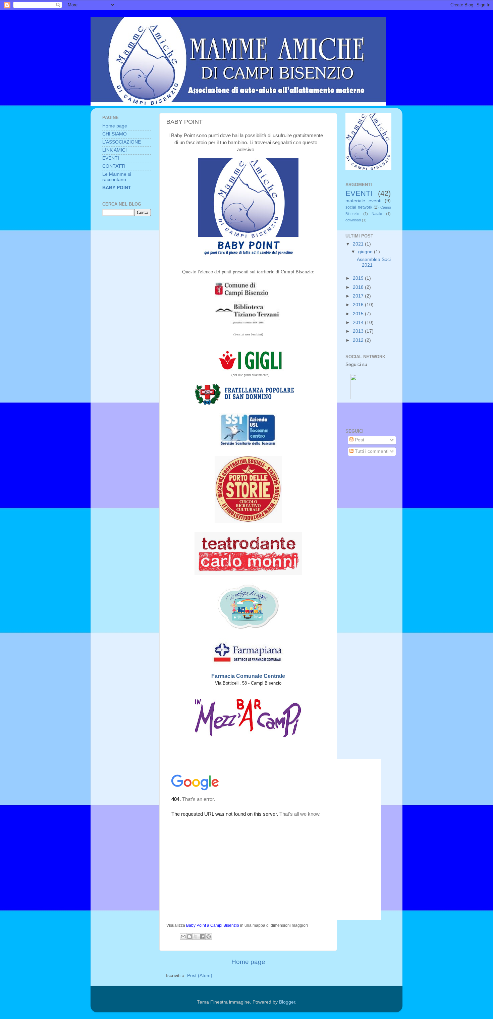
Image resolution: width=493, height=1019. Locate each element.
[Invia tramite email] (183, 936)
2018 (359, 287)
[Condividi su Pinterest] (208, 936)
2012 (359, 340)
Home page (248, 961)
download (353, 220)
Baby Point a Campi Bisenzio (212, 925)
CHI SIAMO (114, 134)
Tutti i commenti (370, 451)
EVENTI (110, 158)
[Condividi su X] (196, 936)
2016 (359, 304)
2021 (359, 244)
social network (358, 207)
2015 (359, 313)
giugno (366, 251)
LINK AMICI (114, 150)
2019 (359, 278)
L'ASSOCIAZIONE (121, 142)
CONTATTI (113, 166)
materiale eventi (363, 200)
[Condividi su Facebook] (202, 936)
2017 (359, 296)
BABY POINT (116, 187)
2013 (359, 331)
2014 (359, 322)
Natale (377, 214)
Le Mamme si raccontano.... (116, 177)
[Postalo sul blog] (189, 936)
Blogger (287, 1002)
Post (358, 439)
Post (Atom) (199, 975)
